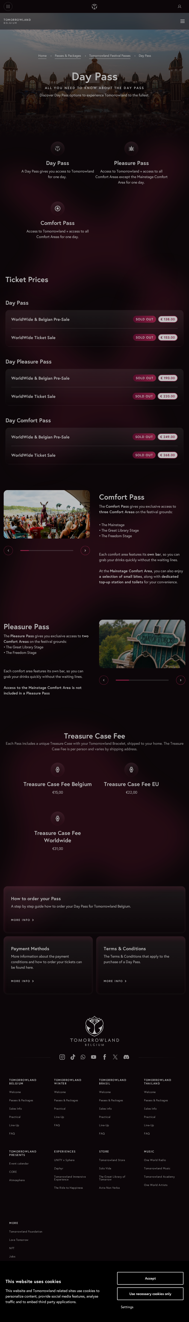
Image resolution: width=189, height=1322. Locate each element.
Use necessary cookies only (150, 1294)
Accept (150, 1278)
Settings (127, 1307)
